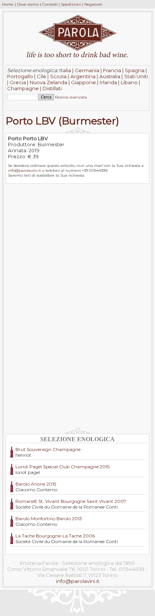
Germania (87, 70)
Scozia (58, 76)
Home (8, 4)
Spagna (134, 70)
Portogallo (20, 76)
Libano (129, 82)
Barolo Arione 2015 (35, 484)
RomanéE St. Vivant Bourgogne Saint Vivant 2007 (70, 501)
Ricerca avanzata (71, 97)
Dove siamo (28, 4)
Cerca (14, 103)
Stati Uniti (136, 76)
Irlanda (108, 82)
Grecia (18, 82)
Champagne (23, 88)
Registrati (93, 4)
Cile (41, 76)
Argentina (83, 76)
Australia (109, 76)
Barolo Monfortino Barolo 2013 (48, 518)
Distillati (52, 88)
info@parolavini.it (24, 170)
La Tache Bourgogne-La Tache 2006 (55, 536)
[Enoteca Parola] (77, 49)
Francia (112, 70)
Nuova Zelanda (48, 82)
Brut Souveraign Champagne (48, 449)
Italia (65, 70)
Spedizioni (71, 4)
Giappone (83, 82)
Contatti (50, 4)
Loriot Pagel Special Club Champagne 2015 (62, 466)
